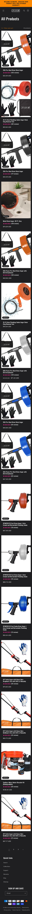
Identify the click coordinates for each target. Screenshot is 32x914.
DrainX (9, 907)
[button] (3, 11)
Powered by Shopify (15, 907)
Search (5, 862)
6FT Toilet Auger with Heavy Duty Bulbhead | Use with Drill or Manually (14, 732)
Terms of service (16, 910)
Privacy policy (7, 910)
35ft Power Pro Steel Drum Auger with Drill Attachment (15, 473)
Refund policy (25, 907)
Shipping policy (26, 910)
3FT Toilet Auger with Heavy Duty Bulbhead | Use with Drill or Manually (14, 835)
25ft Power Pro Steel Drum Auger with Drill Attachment (15, 272)
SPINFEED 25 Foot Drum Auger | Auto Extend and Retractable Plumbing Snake (15, 524)
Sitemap (5, 882)
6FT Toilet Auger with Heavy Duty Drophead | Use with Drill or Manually (14, 680)
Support (5, 870)
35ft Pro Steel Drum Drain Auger (13, 422)
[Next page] (23, 849)
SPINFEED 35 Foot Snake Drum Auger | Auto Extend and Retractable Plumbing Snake (15, 628)
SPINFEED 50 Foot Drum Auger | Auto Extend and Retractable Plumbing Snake (15, 576)
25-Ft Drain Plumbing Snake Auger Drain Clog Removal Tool (15, 121)
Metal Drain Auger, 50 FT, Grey (12, 221)
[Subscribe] (25, 893)
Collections (6, 866)
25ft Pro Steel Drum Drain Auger (13, 70)
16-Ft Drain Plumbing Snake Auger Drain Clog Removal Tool (15, 323)
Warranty (6, 874)
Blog (4, 878)
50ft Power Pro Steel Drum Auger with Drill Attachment (15, 371)
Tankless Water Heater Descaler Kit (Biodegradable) (13, 783)
